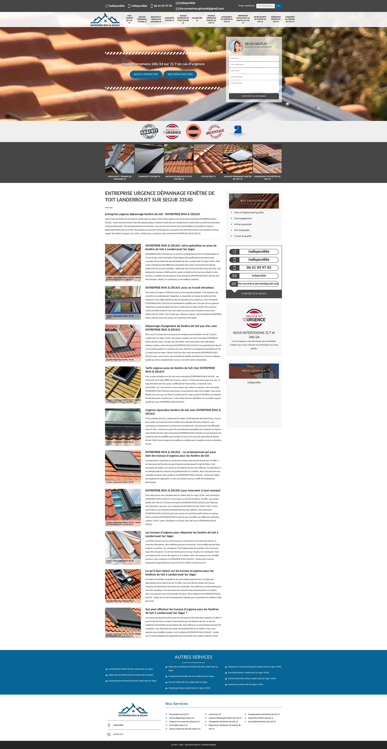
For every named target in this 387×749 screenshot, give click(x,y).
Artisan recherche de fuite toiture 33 (183, 19)
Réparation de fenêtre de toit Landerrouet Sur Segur (131, 675)
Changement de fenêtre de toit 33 (227, 19)
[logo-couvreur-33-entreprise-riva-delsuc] (105, 19)
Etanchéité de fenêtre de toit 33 (290, 19)
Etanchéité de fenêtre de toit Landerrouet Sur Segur (131, 669)
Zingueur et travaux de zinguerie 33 (156, 19)
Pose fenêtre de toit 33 (129, 19)
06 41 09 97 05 (163, 6)
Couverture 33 (197, 19)
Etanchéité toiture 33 (169, 19)
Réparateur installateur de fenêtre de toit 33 (243, 19)
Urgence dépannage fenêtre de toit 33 (211, 19)
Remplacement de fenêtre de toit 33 (260, 19)
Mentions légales (209, 745)
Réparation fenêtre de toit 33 (276, 19)
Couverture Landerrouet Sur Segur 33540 (245, 684)
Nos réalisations (180, 74)
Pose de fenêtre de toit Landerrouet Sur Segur (188, 682)
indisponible (117, 6)
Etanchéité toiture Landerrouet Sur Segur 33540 (248, 673)
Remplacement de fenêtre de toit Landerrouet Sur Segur (133, 681)
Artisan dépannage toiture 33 (142, 19)
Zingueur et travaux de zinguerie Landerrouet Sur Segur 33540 (254, 667)
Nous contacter (146, 74)
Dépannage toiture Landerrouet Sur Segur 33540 (189, 688)
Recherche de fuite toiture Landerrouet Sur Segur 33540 (252, 679)
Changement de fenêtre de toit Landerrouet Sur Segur (191, 676)
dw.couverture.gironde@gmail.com (202, 8)
